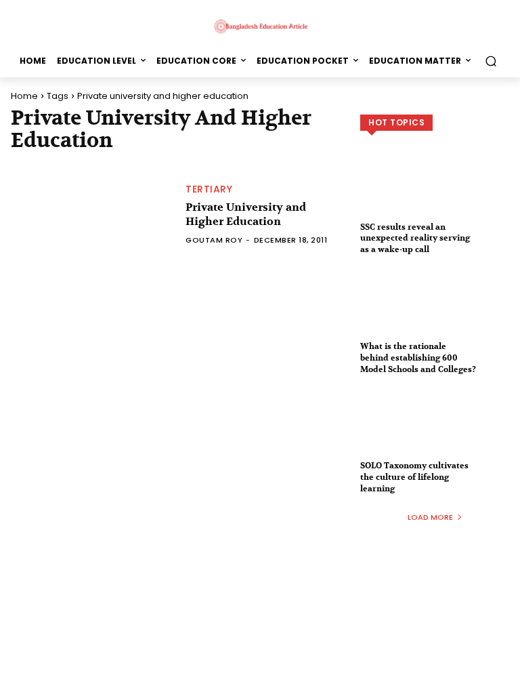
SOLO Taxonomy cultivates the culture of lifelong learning (414, 477)
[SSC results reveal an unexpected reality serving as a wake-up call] (434, 194)
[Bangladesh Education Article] (260, 26)
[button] (490, 60)
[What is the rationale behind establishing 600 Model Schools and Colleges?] (434, 314)
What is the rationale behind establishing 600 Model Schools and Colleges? (418, 358)
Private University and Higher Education (246, 214)
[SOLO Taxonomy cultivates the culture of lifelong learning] (434, 433)
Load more (430, 517)
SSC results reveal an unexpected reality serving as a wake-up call (415, 239)
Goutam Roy (214, 239)
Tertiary (209, 189)
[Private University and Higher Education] (91, 214)
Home (24, 95)
